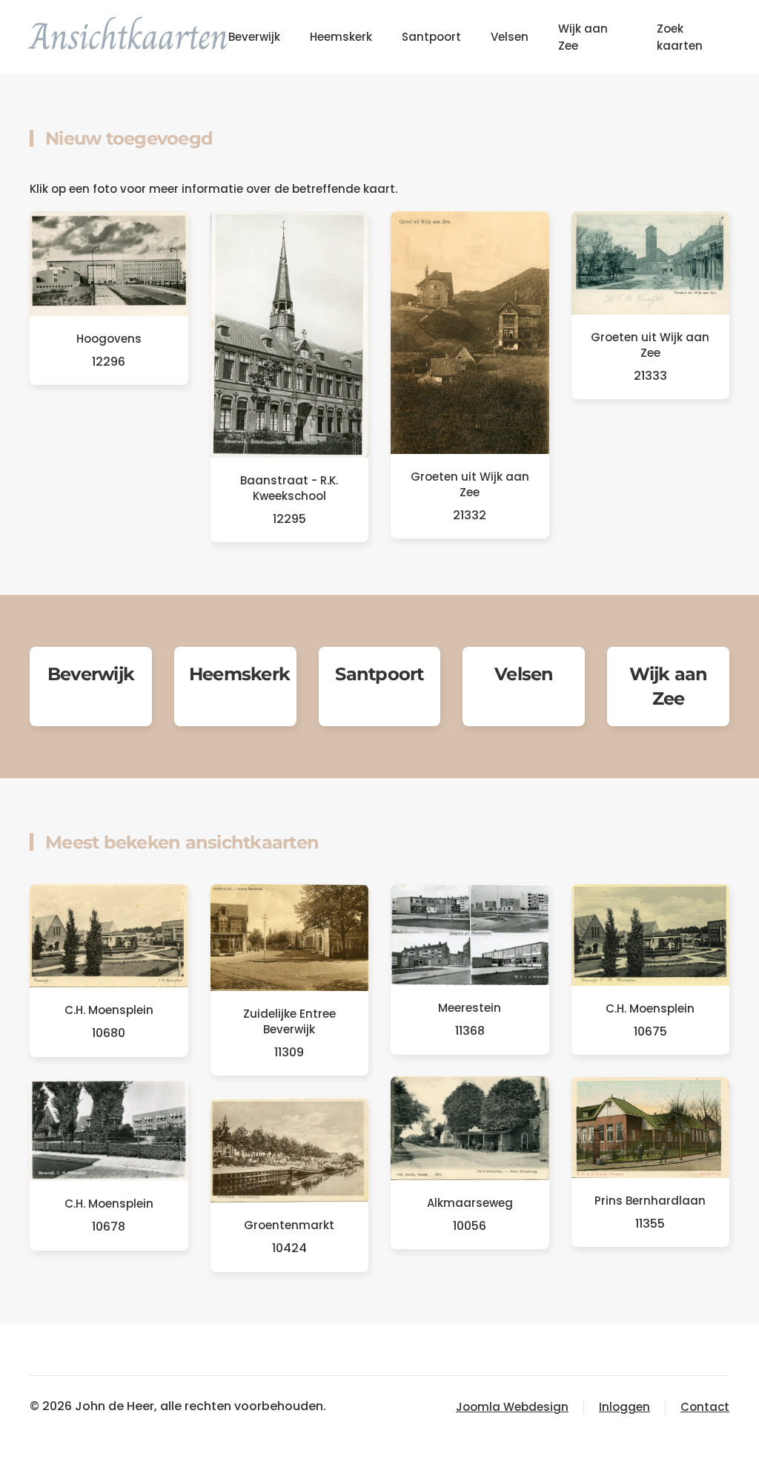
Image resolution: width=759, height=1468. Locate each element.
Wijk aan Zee (583, 37)
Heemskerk (341, 37)
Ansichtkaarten (129, 36)
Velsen (509, 37)
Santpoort (431, 37)
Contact (704, 1407)
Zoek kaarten (680, 37)
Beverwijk (254, 37)
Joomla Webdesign (512, 1407)
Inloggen (624, 1407)
